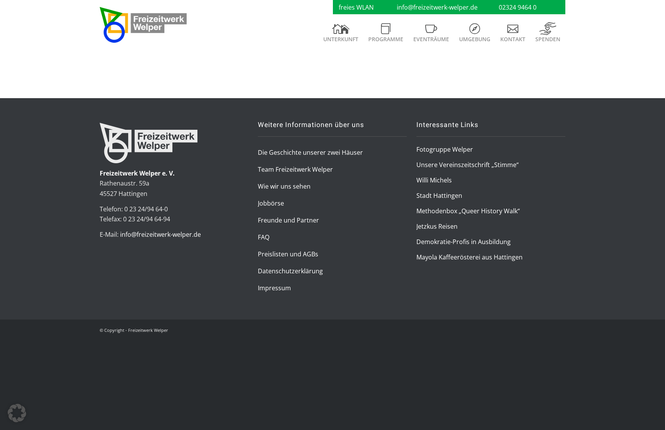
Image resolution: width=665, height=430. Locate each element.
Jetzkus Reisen (437, 226)
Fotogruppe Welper (444, 149)
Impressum (274, 288)
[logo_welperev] (143, 25)
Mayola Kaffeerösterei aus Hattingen (469, 257)
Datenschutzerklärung (290, 271)
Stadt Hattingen (439, 195)
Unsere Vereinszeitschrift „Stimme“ (467, 165)
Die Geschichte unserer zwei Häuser (310, 152)
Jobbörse (271, 203)
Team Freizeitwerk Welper (295, 169)
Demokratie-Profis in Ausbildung (463, 242)
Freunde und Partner (288, 220)
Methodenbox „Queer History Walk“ (468, 211)
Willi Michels (434, 180)
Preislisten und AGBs (288, 254)
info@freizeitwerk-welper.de (437, 7)
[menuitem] (340, 35)
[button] (17, 413)
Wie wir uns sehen (284, 186)
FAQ (263, 237)
